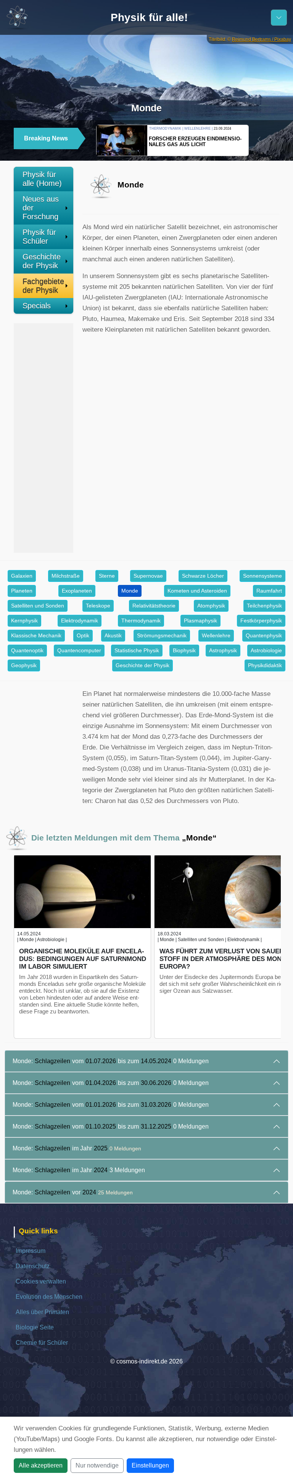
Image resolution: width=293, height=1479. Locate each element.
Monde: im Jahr (77, 1148)
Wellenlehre (216, 635)
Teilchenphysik (264, 606)
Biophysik (184, 650)
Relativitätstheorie (153, 606)
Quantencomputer (79, 650)
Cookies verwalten (41, 1281)
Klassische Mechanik (36, 635)
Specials (37, 305)
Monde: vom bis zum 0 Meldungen (111, 1061)
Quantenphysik (264, 635)
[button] (259, 139)
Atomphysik (211, 606)
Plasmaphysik (200, 620)
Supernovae (148, 576)
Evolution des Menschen (49, 1296)
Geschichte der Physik (42, 261)
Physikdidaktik (265, 665)
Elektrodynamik (79, 620)
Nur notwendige (97, 1465)
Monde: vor (73, 1192)
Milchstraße (66, 576)
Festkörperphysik (261, 620)
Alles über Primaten (42, 1312)
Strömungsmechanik (162, 635)
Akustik (113, 635)
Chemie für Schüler (42, 1342)
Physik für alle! (149, 17)
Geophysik (24, 665)
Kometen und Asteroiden (197, 591)
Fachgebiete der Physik (43, 285)
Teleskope (98, 606)
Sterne (107, 576)
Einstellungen (150, 1465)
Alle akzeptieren (41, 1465)
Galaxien (21, 576)
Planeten (21, 591)
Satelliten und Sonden (37, 606)
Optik (83, 635)
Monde (129, 591)
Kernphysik (24, 620)
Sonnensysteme (262, 576)
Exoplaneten (77, 591)
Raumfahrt (269, 591)
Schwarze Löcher (203, 576)
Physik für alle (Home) (42, 178)
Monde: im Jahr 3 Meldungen (79, 1170)
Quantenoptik (27, 650)
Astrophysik (223, 650)
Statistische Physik (136, 650)
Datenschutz (33, 1266)
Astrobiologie (266, 650)
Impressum (30, 1251)
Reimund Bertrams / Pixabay (261, 39)
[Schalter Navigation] (279, 18)
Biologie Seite (35, 1327)
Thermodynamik (141, 620)
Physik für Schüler (39, 236)
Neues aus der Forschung (41, 208)
